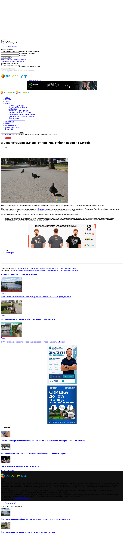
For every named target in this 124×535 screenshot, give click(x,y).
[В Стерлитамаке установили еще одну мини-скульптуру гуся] (11, 314)
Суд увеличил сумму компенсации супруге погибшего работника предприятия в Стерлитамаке (43, 441)
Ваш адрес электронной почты (30, 67)
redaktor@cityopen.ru (22, 498)
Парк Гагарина (14, 118)
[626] (62, 247)
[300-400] (62, 383)
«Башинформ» (42, 209)
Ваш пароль (23, 55)
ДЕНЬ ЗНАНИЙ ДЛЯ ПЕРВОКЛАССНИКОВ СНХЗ (21, 466)
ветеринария (9, 253)
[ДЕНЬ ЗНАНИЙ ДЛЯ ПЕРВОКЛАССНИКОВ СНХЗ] (5, 463)
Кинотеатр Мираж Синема (18, 107)
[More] (61, 152)
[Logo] (8, 94)
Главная (7, 98)
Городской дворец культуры (19, 111)
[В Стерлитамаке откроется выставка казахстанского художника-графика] (5, 450)
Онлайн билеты (10, 125)
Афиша (7, 103)
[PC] (62, 89)
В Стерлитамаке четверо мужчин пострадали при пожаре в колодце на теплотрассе (45, 268)
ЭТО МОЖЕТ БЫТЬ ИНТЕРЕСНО (13, 274)
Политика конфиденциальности (12, 61)
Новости (8, 100)
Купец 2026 (9, 129)
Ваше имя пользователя (27, 53)
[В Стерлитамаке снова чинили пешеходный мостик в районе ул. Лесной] (11, 336)
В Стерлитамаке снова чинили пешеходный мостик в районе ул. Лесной (33, 342)
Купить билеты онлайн (17, 120)
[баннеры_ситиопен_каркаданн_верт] (62, 424)
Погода (7, 123)
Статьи (7, 101)
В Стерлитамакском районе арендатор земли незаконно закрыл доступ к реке (36, 297)
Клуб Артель (13, 109)
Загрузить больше (7, 470)
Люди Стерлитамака (12, 127)
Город (3, 316)
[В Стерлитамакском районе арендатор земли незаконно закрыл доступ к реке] (11, 291)
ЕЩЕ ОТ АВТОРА (31, 274)
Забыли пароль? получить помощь (13, 59)
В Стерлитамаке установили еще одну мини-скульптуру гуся (28, 319)
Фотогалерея (9, 122)
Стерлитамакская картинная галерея (22, 114)
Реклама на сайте (11, 46)
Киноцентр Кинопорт (16, 105)
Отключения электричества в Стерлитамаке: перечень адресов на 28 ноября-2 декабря (46, 270)
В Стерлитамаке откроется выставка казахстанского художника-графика (33, 453)
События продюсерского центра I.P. (21, 116)
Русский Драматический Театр (20, 112)
